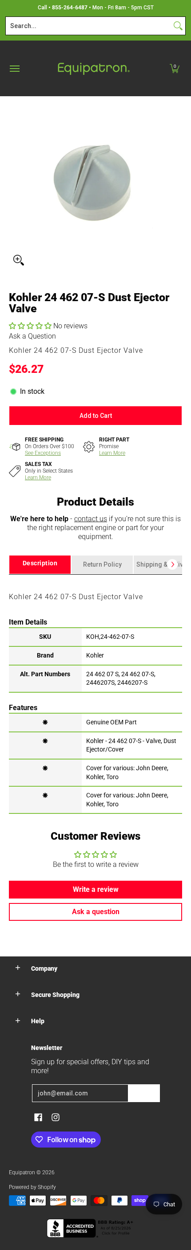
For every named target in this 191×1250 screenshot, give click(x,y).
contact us (90, 519)
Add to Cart (96, 415)
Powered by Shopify (32, 1187)
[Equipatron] (93, 68)
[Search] (178, 26)
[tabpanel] (95, 693)
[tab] (40, 565)
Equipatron (22, 1172)
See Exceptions (43, 453)
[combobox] (88, 26)
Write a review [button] (96, 889)
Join (144, 1093)
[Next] (172, 564)
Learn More (112, 453)
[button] (174, 68)
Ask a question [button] (95, 911)
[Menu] (14, 68)
